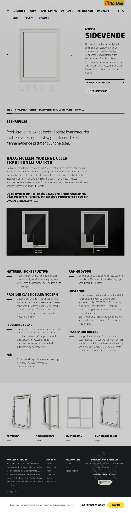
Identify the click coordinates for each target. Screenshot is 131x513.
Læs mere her (68, 505)
